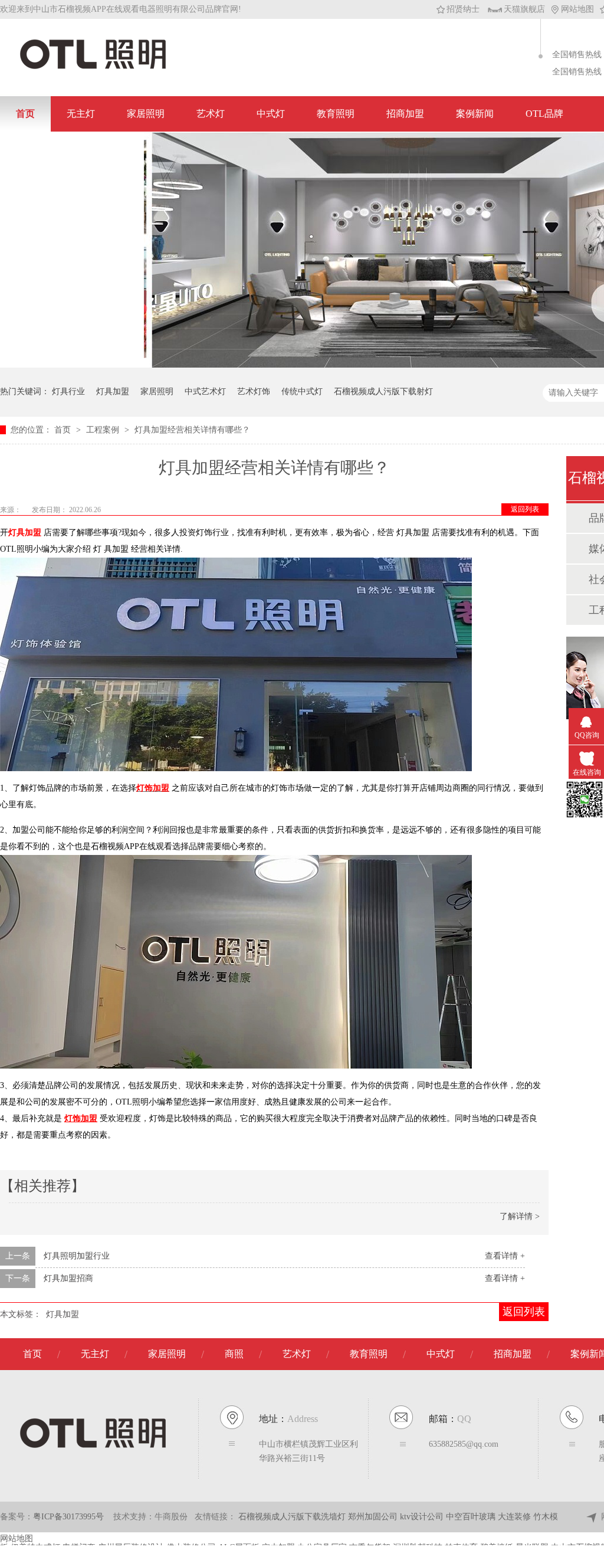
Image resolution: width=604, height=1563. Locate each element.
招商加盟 (405, 114)
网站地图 (577, 9)
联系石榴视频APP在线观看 (72, 149)
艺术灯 (210, 114)
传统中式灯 (302, 391)
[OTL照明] (93, 68)
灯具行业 (68, 391)
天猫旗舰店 (524, 9)
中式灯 (271, 114)
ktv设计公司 (423, 1516)
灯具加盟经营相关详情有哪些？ (192, 429)
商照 (234, 1354)
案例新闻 (475, 114)
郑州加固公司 (374, 1516)
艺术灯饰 (253, 391)
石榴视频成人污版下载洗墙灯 (293, 1516)
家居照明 (146, 114)
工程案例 (104, 429)
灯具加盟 (112, 391)
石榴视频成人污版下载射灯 (383, 391)
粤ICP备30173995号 (68, 1516)
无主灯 (81, 114)
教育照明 (335, 114)
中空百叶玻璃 (472, 1516)
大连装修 (515, 1516)
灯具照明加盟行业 (77, 1255)
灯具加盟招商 (68, 1278)
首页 (25, 114)
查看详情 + (505, 1255)
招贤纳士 (463, 9)
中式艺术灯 (205, 391)
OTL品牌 (544, 114)
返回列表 (525, 509)
